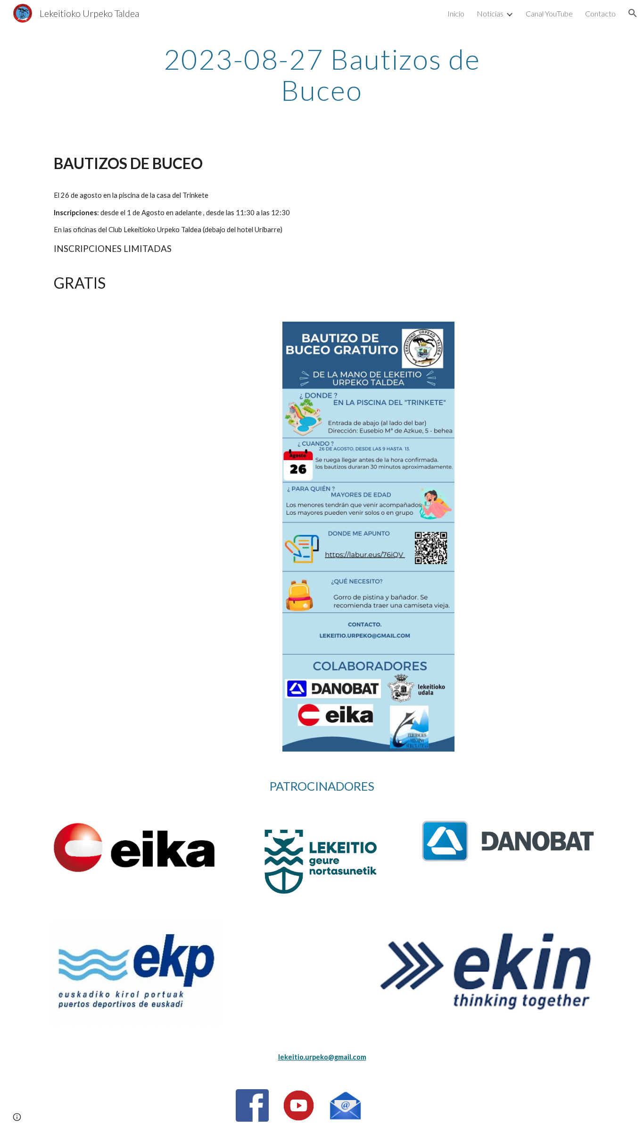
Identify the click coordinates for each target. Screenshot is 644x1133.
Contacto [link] (600, 13)
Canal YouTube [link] (549, 13)
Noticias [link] (490, 13)
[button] (632, 13)
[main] (322, 74)
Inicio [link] (455, 13)
